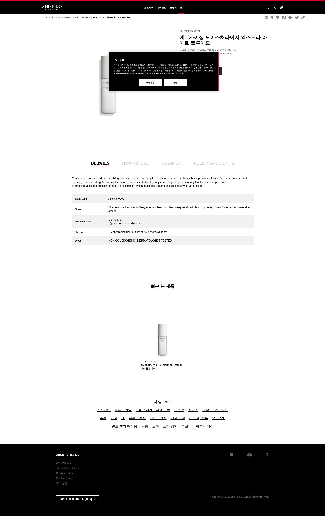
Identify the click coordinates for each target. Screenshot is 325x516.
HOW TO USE (135, 163)
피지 (114, 418)
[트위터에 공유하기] (297, 18)
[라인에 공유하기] (277, 18)
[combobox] (77, 498)
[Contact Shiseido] (274, 7)
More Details (226, 53)
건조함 (179, 410)
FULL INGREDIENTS (214, 163)
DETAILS (100, 163)
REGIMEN (171, 163)
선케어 (173, 7)
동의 (175, 83)
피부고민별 (123, 410)
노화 (155, 426)
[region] (164, 71)
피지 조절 (178, 418)
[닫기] (214, 55)
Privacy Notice (64, 473)
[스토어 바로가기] (281, 7)
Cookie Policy (64, 478)
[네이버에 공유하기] (284, 18)
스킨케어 (149, 7)
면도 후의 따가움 (124, 426)
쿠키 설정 (62, 483)
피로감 (186, 426)
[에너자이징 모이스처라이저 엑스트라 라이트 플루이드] (162, 334)
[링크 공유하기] (303, 18)
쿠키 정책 (179, 73)
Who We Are (63, 463)
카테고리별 (158, 418)
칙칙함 (193, 410)
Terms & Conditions (67, 468)
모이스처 (218, 418)
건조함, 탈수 (198, 418)
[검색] (267, 7)
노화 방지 (170, 426)
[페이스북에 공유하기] (290, 18)
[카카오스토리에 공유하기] (272, 18)
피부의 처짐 (204, 426)
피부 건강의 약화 (215, 410)
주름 (103, 418)
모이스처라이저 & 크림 (153, 410)
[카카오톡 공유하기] (266, 18)
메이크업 (161, 7)
